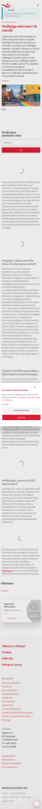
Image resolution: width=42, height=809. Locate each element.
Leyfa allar (21, 417)
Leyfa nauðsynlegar (21, 410)
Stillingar (5, 404)
